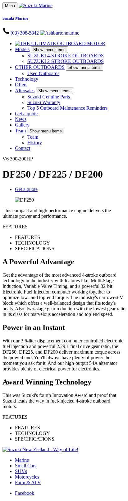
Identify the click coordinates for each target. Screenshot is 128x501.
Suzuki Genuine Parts (48, 96)
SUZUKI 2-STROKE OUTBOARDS (65, 61)
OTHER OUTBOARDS (40, 67)
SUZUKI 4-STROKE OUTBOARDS (65, 55)
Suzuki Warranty (43, 102)
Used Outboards (43, 73)
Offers (21, 84)
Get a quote (26, 113)
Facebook (24, 493)
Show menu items (49, 49)
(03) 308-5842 (24, 33)
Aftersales (24, 90)
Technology (26, 79)
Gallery (22, 124)
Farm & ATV (28, 482)
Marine (22, 460)
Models (22, 49)
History (34, 142)
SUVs (21, 471)
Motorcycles (27, 477)
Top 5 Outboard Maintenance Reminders (67, 108)
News (20, 119)
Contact (22, 148)
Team (20, 130)
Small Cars (25, 465)
